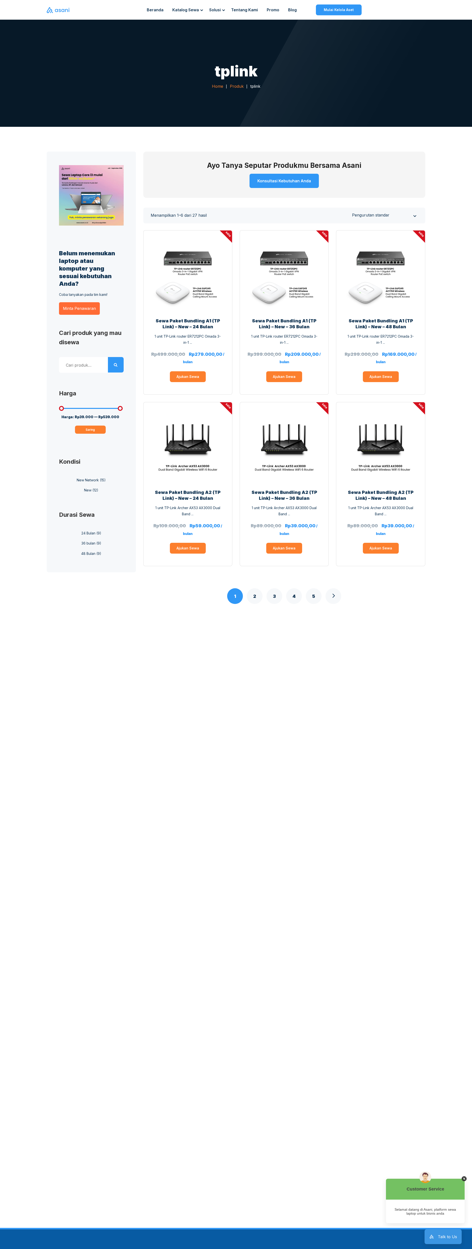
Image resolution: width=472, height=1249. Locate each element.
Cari (116, 365)
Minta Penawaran (79, 308)
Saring (90, 429)
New (87, 490)
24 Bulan (88, 533)
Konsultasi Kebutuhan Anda (284, 180)
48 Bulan (88, 553)
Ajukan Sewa (188, 376)
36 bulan (88, 543)
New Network (88, 480)
